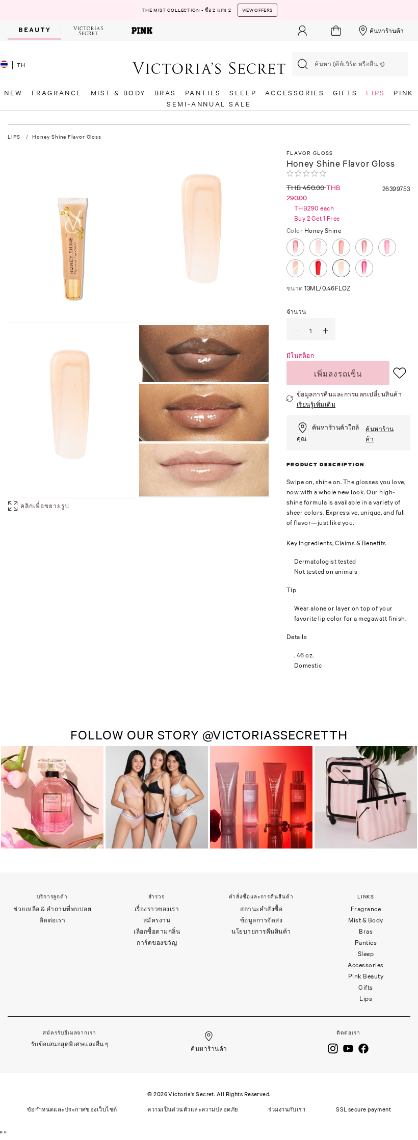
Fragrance (366, 909)
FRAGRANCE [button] (57, 93)
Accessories (366, 965)
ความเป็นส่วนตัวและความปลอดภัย (192, 1109)
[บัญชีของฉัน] (302, 30)
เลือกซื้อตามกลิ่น (157, 931)
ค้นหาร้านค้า (387, 31)
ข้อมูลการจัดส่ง (261, 920)
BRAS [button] (165, 93)
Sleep (366, 954)
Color (314, 230)
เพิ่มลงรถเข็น (338, 373)
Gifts (365, 987)
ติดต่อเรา (52, 920)
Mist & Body (365, 920)
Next (407, 798)
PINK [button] (403, 93)
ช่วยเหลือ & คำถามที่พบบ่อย (52, 909)
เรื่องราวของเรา (157, 909)
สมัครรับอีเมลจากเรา (69, 1032)
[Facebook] (363, 1047)
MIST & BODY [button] (118, 93)
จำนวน (296, 311)
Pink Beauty (366, 976)
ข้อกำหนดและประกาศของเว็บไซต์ (72, 1109)
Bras (366, 931)
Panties (366, 942)
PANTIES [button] (203, 93)
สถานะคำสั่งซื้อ (261, 909)
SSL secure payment (363, 1109)
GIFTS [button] (345, 93)
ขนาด (318, 288)
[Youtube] (348, 1047)
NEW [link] (13, 93)
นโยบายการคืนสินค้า (261, 931)
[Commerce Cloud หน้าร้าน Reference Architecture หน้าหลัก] (209, 67)
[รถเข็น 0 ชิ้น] (337, 30)
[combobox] (350, 64)
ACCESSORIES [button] (295, 93)
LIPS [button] (375, 93)
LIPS (14, 137)
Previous (10, 798)
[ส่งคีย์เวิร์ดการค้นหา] (303, 64)
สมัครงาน (157, 920)
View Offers (257, 10)
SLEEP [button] (242, 93)
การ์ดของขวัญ (157, 942)
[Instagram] (333, 1047)
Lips (365, 998)
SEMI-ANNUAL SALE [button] (209, 104)
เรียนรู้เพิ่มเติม (316, 404)
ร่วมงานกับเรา (286, 1109)
